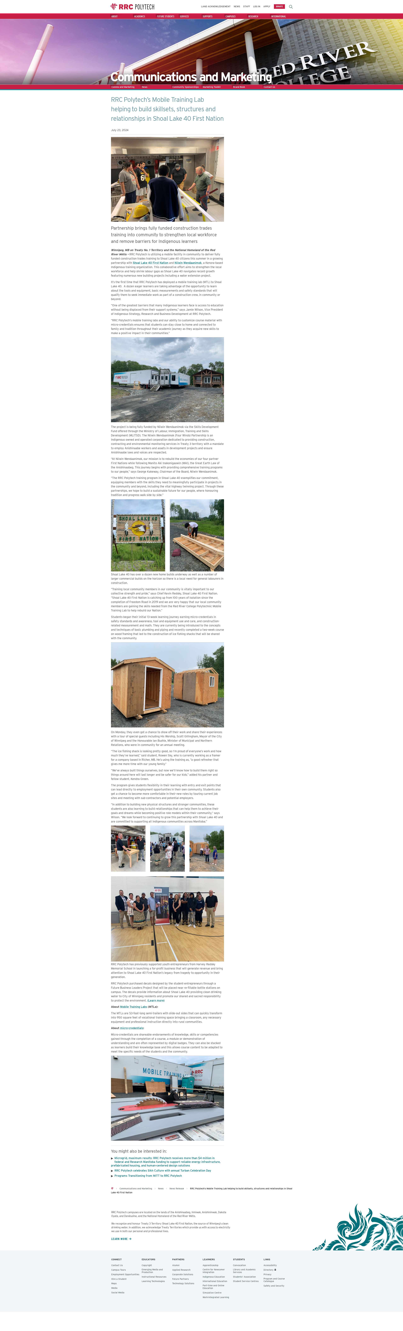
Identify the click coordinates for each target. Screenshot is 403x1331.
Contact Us (269, 87)
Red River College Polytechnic (132, 6)
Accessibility (270, 1265)
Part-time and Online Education (213, 1286)
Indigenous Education (214, 1277)
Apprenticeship (210, 1265)
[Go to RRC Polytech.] (112, 1188)
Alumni (175, 1265)
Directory (268, 1270)
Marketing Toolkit (212, 87)
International (278, 16)
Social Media (117, 1292)
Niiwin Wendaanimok (188, 262)
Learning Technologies (153, 1281)
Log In (256, 6)
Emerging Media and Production (152, 1270)
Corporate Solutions (182, 1274)
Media (114, 1288)
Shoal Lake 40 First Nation (150, 262)
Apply (266, 6)
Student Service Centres (246, 1281)
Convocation (239, 1265)
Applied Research (181, 1270)
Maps (114, 1283)
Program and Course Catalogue (274, 1280)
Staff (246, 6)
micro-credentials (131, 1028)
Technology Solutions (183, 1283)
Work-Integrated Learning (216, 1297)
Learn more (119, 1239)
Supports (207, 16)
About (114, 16)
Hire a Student (119, 1279)
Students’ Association (244, 1277)
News (237, 6)
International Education (215, 1281)
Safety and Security (274, 1286)
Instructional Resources (154, 1277)
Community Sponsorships (185, 87)
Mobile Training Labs (133, 1006)
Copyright (147, 1265)
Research (253, 16)
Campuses (231, 16)
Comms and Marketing (122, 87)
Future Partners (180, 1279)
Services (184, 16)
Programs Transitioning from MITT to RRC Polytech (148, 1175)
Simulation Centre (212, 1292)
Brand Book (239, 87)
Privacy (267, 1274)
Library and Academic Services (244, 1270)
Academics (139, 16)
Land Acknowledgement (216, 6)
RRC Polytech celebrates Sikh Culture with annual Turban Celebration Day (162, 1170)
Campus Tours (118, 1270)
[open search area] (291, 7)
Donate (279, 6)
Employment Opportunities (125, 1274)
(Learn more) (156, 1000)
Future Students (165, 16)
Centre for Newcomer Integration (214, 1270)
